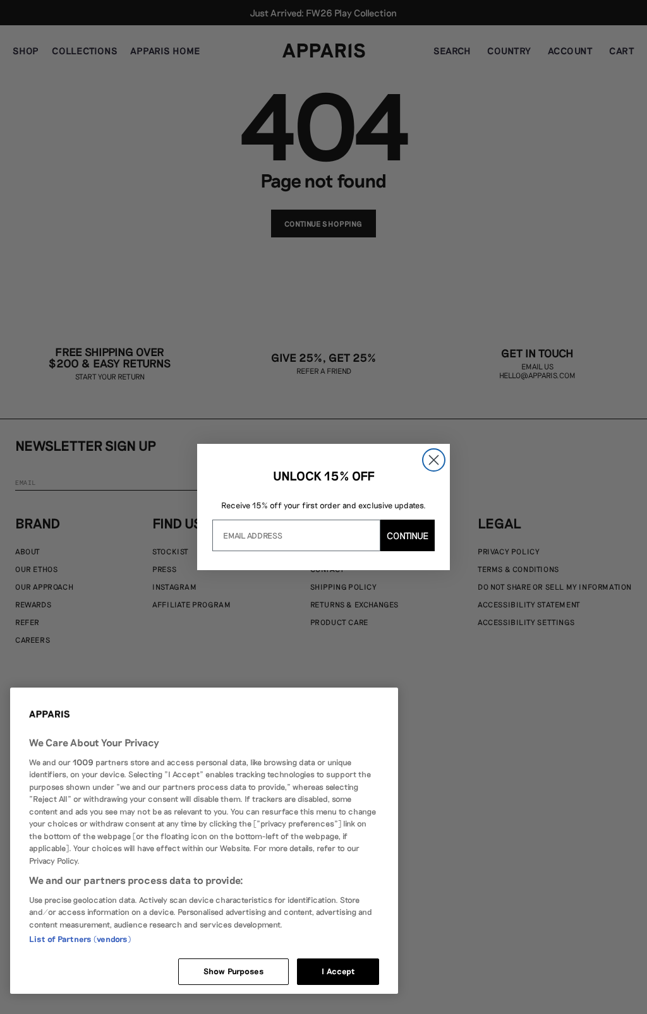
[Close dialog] (434, 460)
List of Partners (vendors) (80, 939)
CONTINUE (407, 535)
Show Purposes (233, 971)
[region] (204, 841)
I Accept (338, 971)
